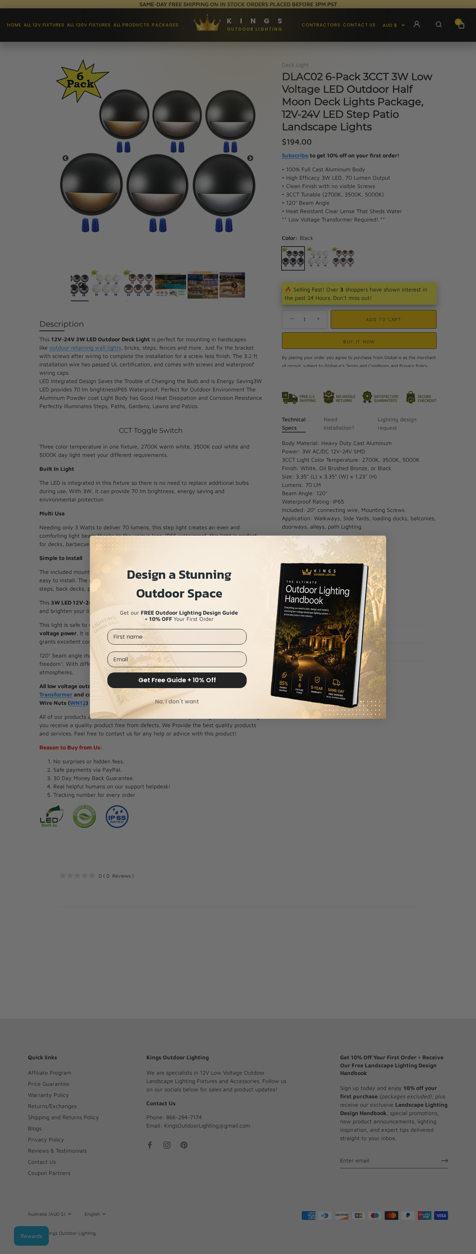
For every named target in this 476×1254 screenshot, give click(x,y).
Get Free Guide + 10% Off (177, 680)
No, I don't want (177, 702)
